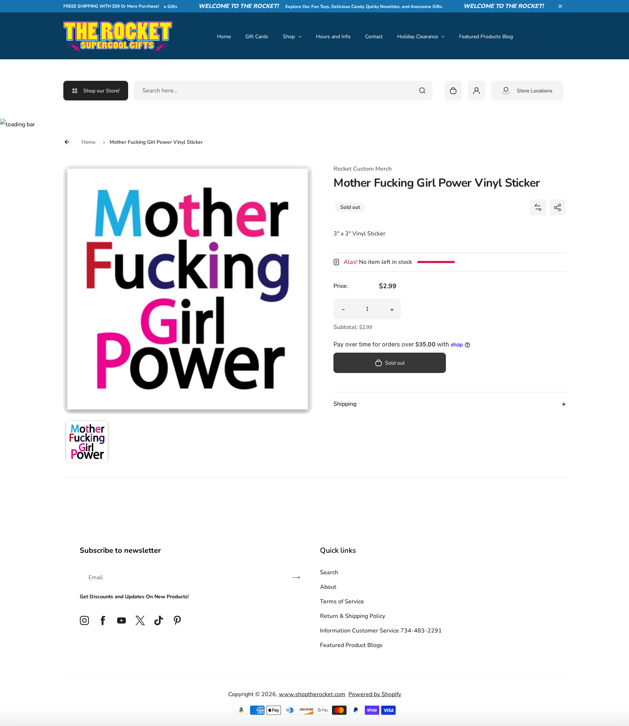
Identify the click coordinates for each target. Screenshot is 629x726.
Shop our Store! (101, 90)
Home (224, 36)
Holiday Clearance (417, 36)
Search (329, 572)
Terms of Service (342, 602)
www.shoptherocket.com (312, 694)
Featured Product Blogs (351, 645)
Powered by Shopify (374, 694)
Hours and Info (333, 36)
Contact (374, 36)
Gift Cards (256, 36)
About (328, 587)
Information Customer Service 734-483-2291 (381, 631)
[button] (560, 6)
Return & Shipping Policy (352, 616)
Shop (289, 36)
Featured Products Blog (486, 36)
